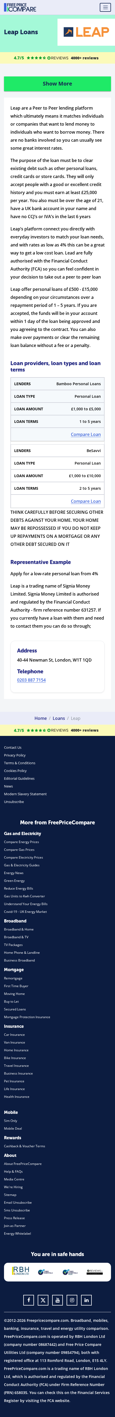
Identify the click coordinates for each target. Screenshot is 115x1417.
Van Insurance (14, 1042)
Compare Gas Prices (19, 849)
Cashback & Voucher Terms (24, 1146)
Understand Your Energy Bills (26, 904)
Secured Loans (15, 1009)
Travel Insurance (16, 1065)
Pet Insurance (14, 1081)
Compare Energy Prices (21, 842)
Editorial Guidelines (19, 778)
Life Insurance (14, 1089)
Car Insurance (14, 1034)
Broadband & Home (19, 929)
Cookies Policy (15, 770)
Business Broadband (19, 960)
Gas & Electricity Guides (22, 865)
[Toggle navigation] (105, 7)
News (8, 786)
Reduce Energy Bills (18, 888)
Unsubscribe (14, 801)
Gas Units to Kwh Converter (24, 896)
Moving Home (14, 993)
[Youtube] (57, 1300)
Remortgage (13, 978)
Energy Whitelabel (17, 1233)
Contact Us (12, 747)
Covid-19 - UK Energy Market (25, 911)
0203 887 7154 (31, 680)
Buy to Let (11, 1001)
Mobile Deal (13, 1128)
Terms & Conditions (19, 762)
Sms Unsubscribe (17, 1210)
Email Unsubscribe (18, 1202)
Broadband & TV (16, 937)
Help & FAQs (13, 1171)
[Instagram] (72, 1300)
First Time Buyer (16, 986)
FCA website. (58, 1400)
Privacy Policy (15, 755)
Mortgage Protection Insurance (27, 1017)
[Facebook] (28, 1300)
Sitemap (10, 1194)
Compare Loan (86, 434)
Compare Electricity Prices (23, 857)
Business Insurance (18, 1073)
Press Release (14, 1218)
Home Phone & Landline (22, 952)
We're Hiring (13, 1187)
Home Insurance (16, 1050)
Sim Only (10, 1120)
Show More (57, 83)
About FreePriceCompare (23, 1163)
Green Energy (14, 880)
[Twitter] (43, 1300)
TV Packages (13, 945)
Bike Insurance (15, 1058)
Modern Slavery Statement (25, 793)
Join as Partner (15, 1225)
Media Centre (14, 1179)
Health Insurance (16, 1096)
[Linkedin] (86, 1300)
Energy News (14, 873)
